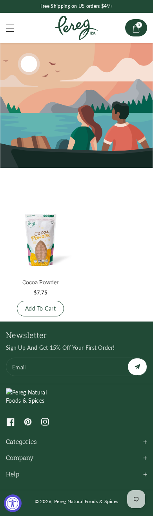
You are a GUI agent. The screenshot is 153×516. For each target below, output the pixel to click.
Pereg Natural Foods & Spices (86, 501)
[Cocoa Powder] (40, 238)
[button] (14, 28)
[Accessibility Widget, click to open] (13, 503)
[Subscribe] (137, 367)
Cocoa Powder (40, 282)
